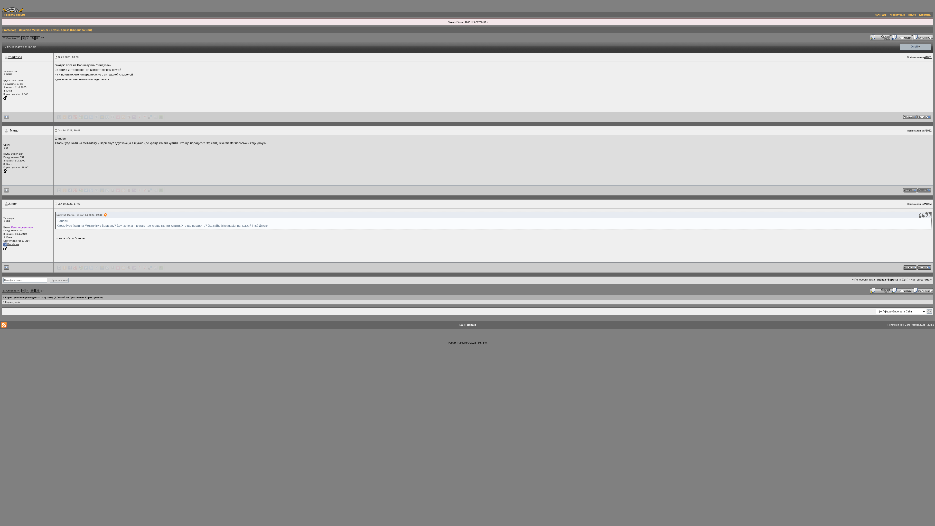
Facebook (13, 244)
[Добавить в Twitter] (86, 117)
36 (37, 38)
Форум (452, 342)
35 (32, 38)
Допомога (925, 14)
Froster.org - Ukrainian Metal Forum (25, 29)
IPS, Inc (482, 342)
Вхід (467, 21)
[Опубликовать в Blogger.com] (123, 117)
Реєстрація (479, 21)
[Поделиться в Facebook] (70, 117)
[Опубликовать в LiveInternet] (113, 117)
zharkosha (15, 57)
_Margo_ (14, 130)
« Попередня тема (863, 279)
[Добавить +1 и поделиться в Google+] (75, 117)
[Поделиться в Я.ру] (145, 117)
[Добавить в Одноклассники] (64, 117)
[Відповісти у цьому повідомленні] (924, 116)
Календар (881, 14)
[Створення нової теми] (922, 37)
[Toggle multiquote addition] (910, 116)
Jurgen (13, 204)
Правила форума (14, 14)
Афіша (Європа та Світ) (76, 29)
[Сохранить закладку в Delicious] (150, 117)
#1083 (928, 203)
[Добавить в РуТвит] (91, 117)
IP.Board (462, 342)
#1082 (928, 130)
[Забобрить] (129, 117)
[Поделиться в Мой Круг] (107, 117)
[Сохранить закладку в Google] (81, 117)
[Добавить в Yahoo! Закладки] (134, 117)
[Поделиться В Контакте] (59, 117)
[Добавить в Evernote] (161, 117)
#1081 (928, 57)
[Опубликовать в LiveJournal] (97, 117)
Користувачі (897, 14)
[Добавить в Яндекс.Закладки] (139, 117)
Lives (54, 29)
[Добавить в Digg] (156, 117)
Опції (914, 46)
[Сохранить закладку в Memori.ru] (118, 117)
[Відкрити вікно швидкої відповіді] (880, 37)
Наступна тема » (921, 279)
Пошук (912, 14)
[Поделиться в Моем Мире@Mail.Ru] (102, 117)
